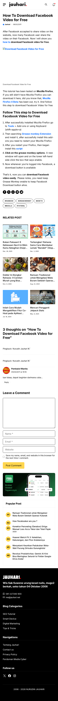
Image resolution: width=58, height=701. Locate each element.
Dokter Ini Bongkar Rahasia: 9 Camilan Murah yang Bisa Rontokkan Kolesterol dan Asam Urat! (13, 281)
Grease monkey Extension (36, 133)
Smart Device (9, 618)
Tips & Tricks (9, 628)
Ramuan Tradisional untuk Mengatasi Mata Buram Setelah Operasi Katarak (42, 279)
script (19, 148)
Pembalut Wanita (19, 368)
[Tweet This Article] (9, 192)
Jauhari (7, 24)
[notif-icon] (53, 4)
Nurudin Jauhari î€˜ (22, 348)
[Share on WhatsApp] (13, 192)
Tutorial (21, 206)
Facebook (9, 201)
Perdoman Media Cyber (14, 659)
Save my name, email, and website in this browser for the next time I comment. (30, 456)
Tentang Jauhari (11, 644)
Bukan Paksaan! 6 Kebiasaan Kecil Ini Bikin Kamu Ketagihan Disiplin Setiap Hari (15, 246)
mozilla (9, 206)
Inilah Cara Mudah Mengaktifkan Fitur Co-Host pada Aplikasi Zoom (14, 312)
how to (6, 42)
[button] (46, 4)
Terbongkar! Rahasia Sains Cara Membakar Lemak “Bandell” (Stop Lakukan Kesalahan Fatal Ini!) (41, 248)
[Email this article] (17, 192)
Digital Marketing (11, 623)
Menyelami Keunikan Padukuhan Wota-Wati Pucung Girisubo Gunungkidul (31, 546)
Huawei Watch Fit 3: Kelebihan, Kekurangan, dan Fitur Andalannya (29, 538)
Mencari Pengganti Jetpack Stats (39, 309)
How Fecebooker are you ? (25, 521)
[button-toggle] (4, 4)
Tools (11, 126)
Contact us (8, 649)
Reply (6, 382)
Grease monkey (25, 201)
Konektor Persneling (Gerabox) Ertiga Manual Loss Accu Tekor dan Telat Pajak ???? (32, 529)
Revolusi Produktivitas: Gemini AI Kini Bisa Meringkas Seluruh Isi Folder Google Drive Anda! (32, 556)
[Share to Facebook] (4, 192)
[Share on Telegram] (21, 192)
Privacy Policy (10, 654)
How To (40, 201)
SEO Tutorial (9, 614)
